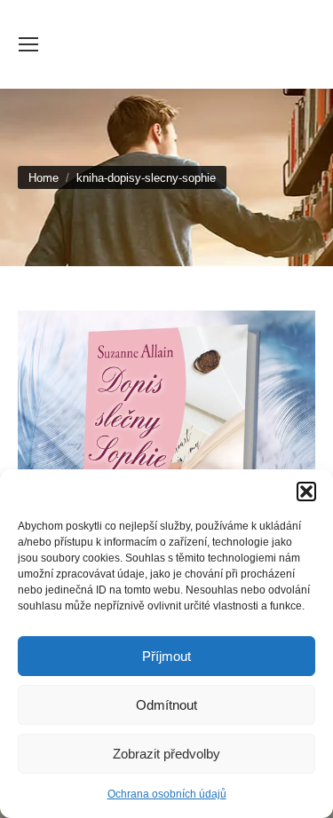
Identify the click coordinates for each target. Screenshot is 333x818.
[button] (306, 491)
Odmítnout (166, 704)
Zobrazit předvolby (166, 753)
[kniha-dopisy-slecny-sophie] (166, 452)
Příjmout (166, 656)
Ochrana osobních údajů (166, 794)
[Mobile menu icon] (28, 44)
